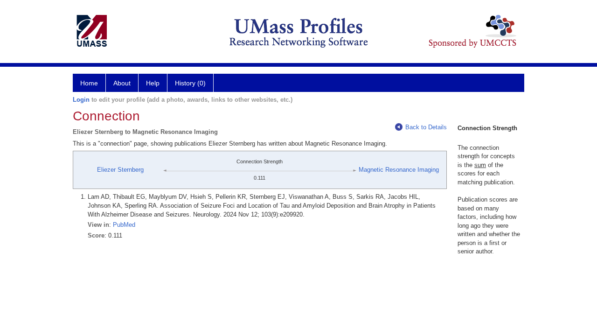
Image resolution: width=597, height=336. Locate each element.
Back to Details (426, 127)
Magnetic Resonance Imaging (399, 169)
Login (81, 99)
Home (89, 83)
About (122, 83)
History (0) (190, 83)
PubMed (124, 224)
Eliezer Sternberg (120, 169)
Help (153, 83)
